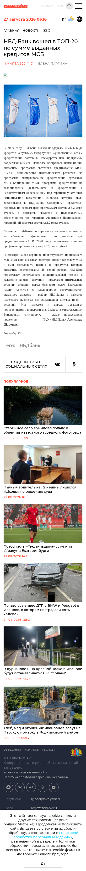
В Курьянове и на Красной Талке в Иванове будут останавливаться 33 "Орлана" (43, 671)
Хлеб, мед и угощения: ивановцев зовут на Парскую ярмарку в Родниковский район (42, 730)
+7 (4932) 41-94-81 (50, 6)
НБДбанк (30, 345)
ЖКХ (46, 30)
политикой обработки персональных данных (46, 835)
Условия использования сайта (26, 772)
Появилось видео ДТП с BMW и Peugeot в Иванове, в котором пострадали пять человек (41, 609)
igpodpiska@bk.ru (46, 799)
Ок (43, 864)
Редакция (49, 749)
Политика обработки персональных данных (36, 777)
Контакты (31, 749)
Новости (31, 30)
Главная (12, 30)
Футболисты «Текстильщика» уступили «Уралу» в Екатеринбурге (38, 548)
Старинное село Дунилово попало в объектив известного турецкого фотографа (42, 430)
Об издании (12, 749)
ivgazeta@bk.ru (44, 808)
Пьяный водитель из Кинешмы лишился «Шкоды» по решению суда (40, 489)
